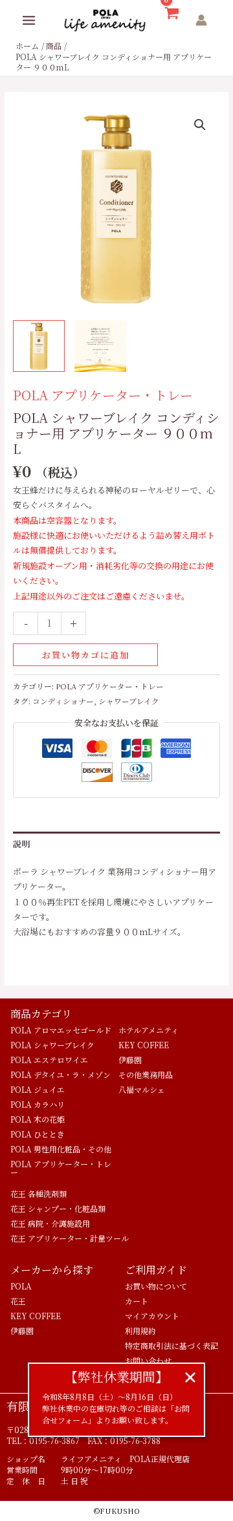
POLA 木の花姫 (37, 1119)
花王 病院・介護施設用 (50, 1223)
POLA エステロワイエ (49, 1059)
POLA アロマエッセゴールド (60, 1029)
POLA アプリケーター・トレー (103, 394)
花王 (18, 1300)
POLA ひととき (37, 1133)
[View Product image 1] (39, 346)
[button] (200, 124)
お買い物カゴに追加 (85, 655)
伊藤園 (130, 1059)
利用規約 (140, 1330)
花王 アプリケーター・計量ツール (69, 1238)
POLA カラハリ (37, 1104)
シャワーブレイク (128, 701)
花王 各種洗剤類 (38, 1193)
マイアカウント (152, 1315)
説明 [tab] (21, 843)
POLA (21, 1285)
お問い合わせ (148, 1360)
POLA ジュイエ (37, 1089)
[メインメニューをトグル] (29, 20)
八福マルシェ (141, 1089)
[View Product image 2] (100, 346)
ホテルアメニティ (148, 1029)
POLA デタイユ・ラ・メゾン (60, 1074)
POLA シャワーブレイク (52, 1044)
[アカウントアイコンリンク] (201, 20)
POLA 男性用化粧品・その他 (60, 1148)
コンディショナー (63, 701)
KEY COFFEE (143, 1044)
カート (136, 1300)
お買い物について (156, 1285)
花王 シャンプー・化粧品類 (57, 1208)
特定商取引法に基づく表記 (171, 1345)
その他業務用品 (145, 1074)
